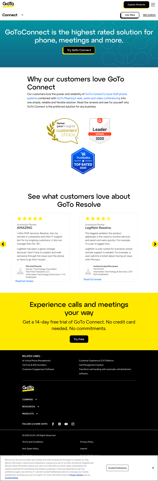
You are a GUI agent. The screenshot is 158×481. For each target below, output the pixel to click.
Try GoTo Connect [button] (79, 50)
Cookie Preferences (117, 468)
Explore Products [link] (136, 4)
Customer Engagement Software (38, 369)
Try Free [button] (79, 339)
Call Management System (91, 365)
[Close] (153, 467)
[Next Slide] (155, 244)
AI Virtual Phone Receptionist (36, 360)
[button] (29, 399)
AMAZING (24, 228)
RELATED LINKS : (31, 356)
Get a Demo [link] (149, 14)
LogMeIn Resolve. (98, 228)
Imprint (83, 448)
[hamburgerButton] (153, 4)
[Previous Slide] (3, 244)
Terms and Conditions (32, 442)
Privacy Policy (86, 442)
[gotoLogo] (8, 5)
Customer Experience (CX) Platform (96, 360)
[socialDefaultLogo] (53, 424)
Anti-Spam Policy (30, 448)
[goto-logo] (79, 389)
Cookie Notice (11, 478)
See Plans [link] (130, 15)
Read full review (24, 281)
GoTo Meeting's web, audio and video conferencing (88, 98)
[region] (79, 468)
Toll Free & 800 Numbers (34, 365)
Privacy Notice (76, 475)
